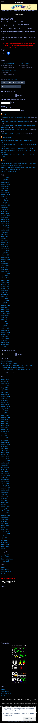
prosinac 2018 (5, 274)
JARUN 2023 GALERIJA (30, 706)
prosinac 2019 (5, 259)
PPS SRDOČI (5, 561)
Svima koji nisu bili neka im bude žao (12, 367)
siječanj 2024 (5, 203)
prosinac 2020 (5, 242)
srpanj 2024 (4, 199)
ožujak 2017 (4, 303)
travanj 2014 (5, 344)
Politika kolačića (7, 715)
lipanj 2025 (4, 190)
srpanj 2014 (4, 340)
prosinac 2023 (5, 205)
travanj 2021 (5, 236)
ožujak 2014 (4, 347)
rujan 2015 (4, 317)
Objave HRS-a (5, 557)
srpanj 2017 (4, 296)
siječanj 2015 (5, 330)
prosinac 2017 (5, 286)
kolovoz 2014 (5, 338)
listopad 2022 (5, 217)
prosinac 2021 (5, 228)
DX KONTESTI (7, 137)
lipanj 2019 (4, 269)
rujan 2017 (4, 292)
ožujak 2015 (4, 326)
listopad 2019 (5, 263)
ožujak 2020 (4, 253)
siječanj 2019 (5, 271)
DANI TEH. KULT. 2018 (8, 700)
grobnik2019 (17, 706)
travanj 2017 (5, 301)
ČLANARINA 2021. (24, 63)
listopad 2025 (5, 186)
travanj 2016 (5, 311)
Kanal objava (5, 569)
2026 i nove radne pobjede (9, 363)
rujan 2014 (4, 336)
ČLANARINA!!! (7, 19)
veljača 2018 (5, 282)
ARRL (4, 160)
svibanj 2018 (5, 280)
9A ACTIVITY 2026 (6, 361)
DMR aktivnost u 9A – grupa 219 (26, 700)
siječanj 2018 (5, 284)
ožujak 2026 (4, 180)
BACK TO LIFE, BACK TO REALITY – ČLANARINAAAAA (18, 365)
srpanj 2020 (4, 244)
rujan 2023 (4, 209)
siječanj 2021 (5, 240)
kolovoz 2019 (5, 265)
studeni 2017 (5, 288)
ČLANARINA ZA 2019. (8, 63)
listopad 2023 (5, 207)
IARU (4, 114)
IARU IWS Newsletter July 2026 (10, 133)
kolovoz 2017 (5, 294)
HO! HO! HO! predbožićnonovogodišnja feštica (15, 369)
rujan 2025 (4, 188)
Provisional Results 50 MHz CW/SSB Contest (15, 121)
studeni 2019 (5, 261)
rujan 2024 (4, 196)
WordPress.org (5, 574)
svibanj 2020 (5, 248)
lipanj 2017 (4, 299)
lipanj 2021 (4, 234)
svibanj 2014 (5, 342)
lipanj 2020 (4, 246)
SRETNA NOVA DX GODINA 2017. (13, 82)
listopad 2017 (5, 290)
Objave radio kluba (12, 79)
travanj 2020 (5, 251)
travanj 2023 (5, 213)
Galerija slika (8, 706)
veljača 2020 (5, 255)
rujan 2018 (4, 276)
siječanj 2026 (5, 182)
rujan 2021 (4, 232)
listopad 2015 (5, 315)
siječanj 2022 (5, 226)
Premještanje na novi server (11, 87)
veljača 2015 (5, 328)
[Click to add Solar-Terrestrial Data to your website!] (19, 683)
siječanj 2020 (5, 257)
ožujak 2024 (4, 201)
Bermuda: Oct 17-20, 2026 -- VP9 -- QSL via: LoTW (17, 148)
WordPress (14, 721)
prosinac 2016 (5, 305)
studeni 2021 (5, 230)
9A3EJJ (22, 22)
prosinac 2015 (5, 313)
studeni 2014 (5, 334)
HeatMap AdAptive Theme (26, 721)
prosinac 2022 (5, 215)
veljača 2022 (5, 224)
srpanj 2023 (4, 211)
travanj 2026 (5, 178)
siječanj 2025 (5, 192)
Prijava (3, 567)
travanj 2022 (5, 221)
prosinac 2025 (5, 184)
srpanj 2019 (4, 267)
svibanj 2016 (5, 309)
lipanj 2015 (4, 322)
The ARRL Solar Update (8, 171)
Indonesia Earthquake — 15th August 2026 (14, 129)
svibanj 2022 (5, 219)
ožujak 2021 (4, 238)
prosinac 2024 (5, 194)
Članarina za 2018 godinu (9, 70)
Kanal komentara (6, 571)
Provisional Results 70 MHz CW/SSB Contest (15, 117)
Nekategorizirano (6, 555)
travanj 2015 (5, 324)
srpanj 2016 (4, 307)
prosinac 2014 (5, 332)
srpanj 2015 (4, 319)
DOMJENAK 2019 (7, 703)
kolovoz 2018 (5, 278)
